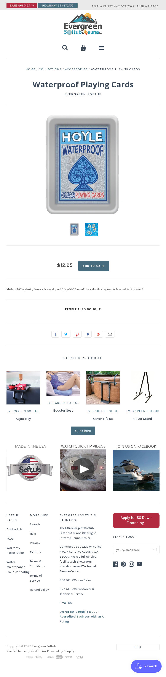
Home (30, 69)
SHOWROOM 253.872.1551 (57, 5)
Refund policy (39, 590)
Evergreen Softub (83, 94)
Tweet (65, 334)
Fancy (88, 334)
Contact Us (14, 529)
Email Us (66, 603)
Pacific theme (16, 651)
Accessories (76, 69)
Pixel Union (38, 651)
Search (35, 524)
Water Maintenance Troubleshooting (18, 567)
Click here (83, 431)
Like (55, 334)
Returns (35, 552)
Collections (50, 69)
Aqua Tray (23, 419)
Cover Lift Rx (103, 419)
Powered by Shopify (60, 651)
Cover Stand (142, 419)
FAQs (10, 539)
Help (33, 534)
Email (110, 334)
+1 (98, 334)
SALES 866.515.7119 (22, 5)
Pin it (77, 334)
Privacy (35, 543)
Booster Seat (63, 410)
